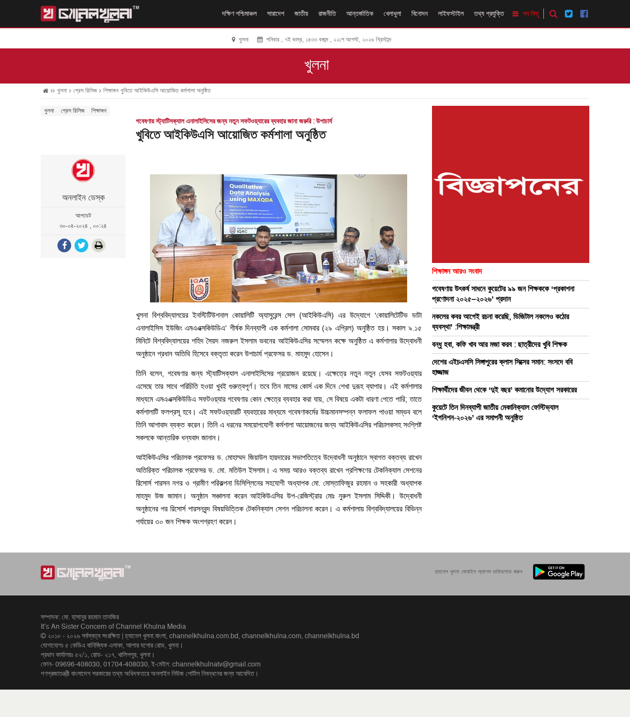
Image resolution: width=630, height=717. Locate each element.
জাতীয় (301, 13)
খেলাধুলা (392, 13)
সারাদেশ (275, 13)
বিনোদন (419, 13)
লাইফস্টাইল (451, 13)
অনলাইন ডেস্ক (83, 198)
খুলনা (316, 65)
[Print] (99, 246)
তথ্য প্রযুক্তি (489, 13)
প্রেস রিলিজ (85, 91)
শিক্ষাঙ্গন (110, 91)
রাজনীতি (327, 13)
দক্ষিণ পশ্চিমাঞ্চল (239, 13)
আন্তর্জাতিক (359, 13)
